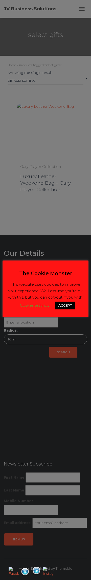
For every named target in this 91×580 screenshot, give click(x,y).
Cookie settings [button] (34, 305)
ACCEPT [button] (65, 305)
